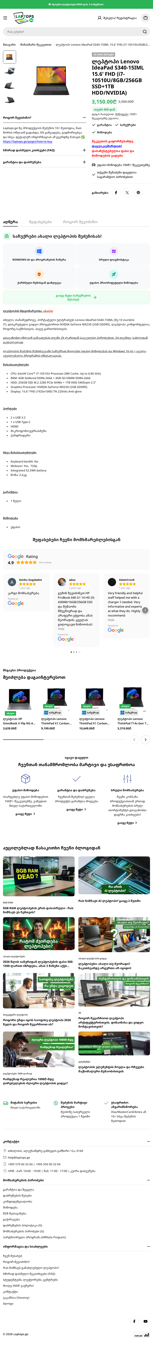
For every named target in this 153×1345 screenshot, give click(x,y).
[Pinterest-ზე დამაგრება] (138, 192)
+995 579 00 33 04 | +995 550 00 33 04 (34, 1164)
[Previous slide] (134, 739)
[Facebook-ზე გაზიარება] (116, 192)
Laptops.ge (20, 1334)
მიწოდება (122, 114)
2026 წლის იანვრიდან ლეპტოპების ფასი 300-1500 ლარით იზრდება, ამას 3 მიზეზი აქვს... (38, 964)
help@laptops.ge (19, 1157)
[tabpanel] (76, 380)
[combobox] (76, 31)
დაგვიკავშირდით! (107, 146)
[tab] (10, 223)
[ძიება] (145, 31)
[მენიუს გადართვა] (5, 18)
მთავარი (9, 44)
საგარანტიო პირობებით (115, 177)
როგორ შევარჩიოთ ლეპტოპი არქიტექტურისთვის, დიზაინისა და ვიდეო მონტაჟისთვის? (110, 1022)
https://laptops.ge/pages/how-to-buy (27, 141)
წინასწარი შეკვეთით (35, 44)
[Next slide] (145, 739)
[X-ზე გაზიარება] (127, 192)
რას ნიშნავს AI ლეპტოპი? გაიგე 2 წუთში (109, 901)
